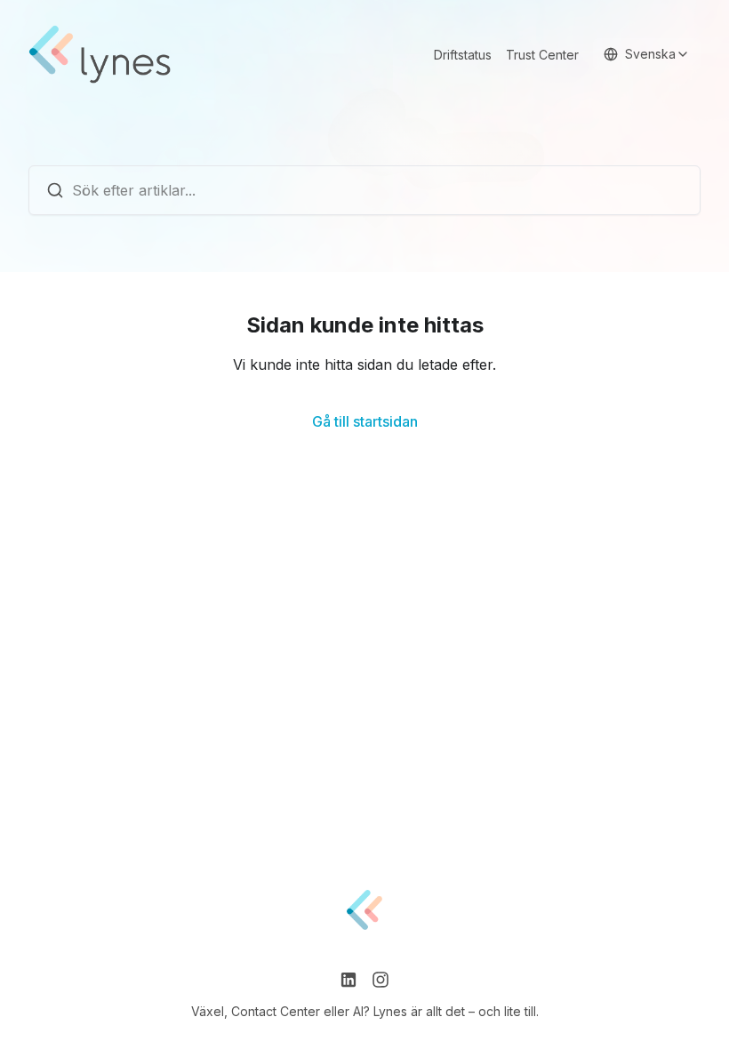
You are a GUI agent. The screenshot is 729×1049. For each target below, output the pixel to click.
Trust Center (542, 54)
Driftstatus (463, 54)
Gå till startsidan (365, 421)
